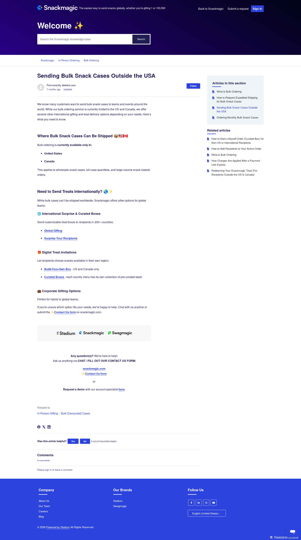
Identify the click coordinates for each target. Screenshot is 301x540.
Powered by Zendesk (286, 537)
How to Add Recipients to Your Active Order (236, 148)
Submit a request (238, 9)
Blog (41, 516)
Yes (73, 441)
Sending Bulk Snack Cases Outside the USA (237, 109)
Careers (43, 511)
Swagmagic (120, 506)
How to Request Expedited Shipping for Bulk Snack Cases (237, 99)
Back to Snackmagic (210, 9)
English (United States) (205, 513)
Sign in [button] (257, 9)
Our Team (44, 506)
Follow (193, 85)
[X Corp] (43, 427)
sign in (48, 469)
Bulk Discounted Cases (75, 413)
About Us (44, 501)
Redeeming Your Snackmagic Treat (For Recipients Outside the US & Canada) (234, 172)
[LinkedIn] (49, 427)
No (85, 441)
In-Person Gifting (47, 413)
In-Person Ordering (69, 60)
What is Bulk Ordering (229, 91)
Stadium (118, 501)
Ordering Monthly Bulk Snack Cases (237, 117)
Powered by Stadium (58, 527)
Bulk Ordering (91, 60)
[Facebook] (38, 427)
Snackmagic (47, 60)
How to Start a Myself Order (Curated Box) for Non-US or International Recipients (237, 140)
